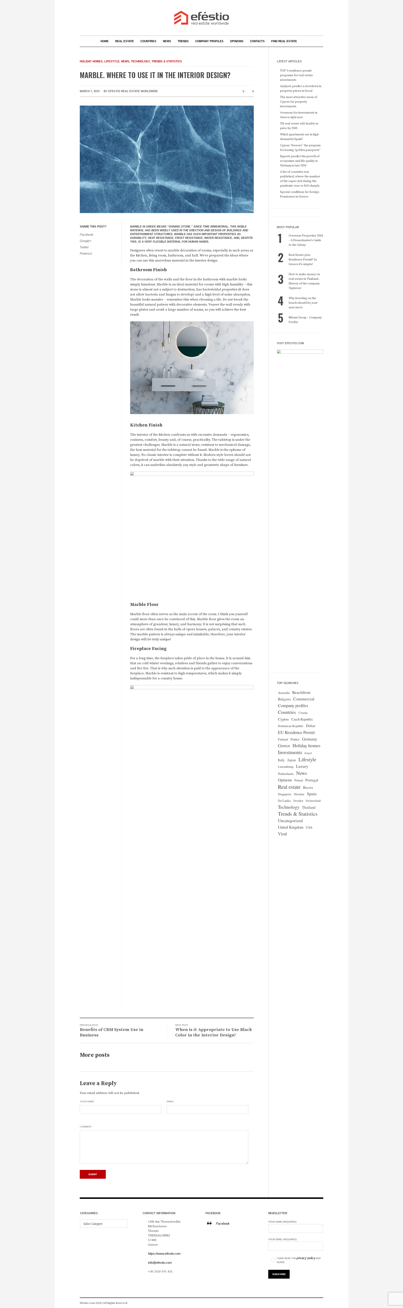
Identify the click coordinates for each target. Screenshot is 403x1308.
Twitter (84, 247)
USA (309, 827)
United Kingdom (290, 827)
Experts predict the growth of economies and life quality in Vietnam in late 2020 (299, 160)
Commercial (303, 699)
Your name (87, 1101)
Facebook (86, 234)
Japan (291, 759)
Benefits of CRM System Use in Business (111, 1032)
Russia (308, 787)
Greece (284, 745)
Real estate (289, 786)
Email (170, 1101)
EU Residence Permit (296, 732)
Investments (290, 752)
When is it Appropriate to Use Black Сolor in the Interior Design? (213, 1032)
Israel (308, 753)
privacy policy (306, 1258)
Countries (287, 712)
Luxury (302, 766)
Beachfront (301, 692)
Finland (283, 739)
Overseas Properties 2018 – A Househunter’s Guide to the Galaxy (306, 240)
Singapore (284, 794)
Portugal (311, 779)
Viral (282, 834)
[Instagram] (307, 1302)
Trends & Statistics (167, 61)
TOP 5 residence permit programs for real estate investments (296, 75)
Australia (284, 693)
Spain (312, 794)
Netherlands (286, 774)
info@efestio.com (160, 1262)
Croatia (303, 713)
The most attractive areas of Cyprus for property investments (298, 101)
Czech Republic (302, 719)
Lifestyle (111, 61)
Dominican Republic (291, 726)
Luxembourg (285, 767)
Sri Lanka (284, 800)
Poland (298, 780)
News (125, 61)
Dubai (310, 725)
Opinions (285, 779)
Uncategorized (290, 820)
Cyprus (283, 719)
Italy (281, 759)
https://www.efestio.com (164, 1253)
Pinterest (86, 253)
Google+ (86, 241)
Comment (86, 1126)
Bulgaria (284, 699)
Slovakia (299, 794)
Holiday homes (91, 61)
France (295, 739)
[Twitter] (319, 1302)
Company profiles (293, 705)
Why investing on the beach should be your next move (303, 302)
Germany (309, 739)
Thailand (308, 807)
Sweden (298, 801)
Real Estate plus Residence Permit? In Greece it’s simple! (303, 259)
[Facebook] (301, 1302)
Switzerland (313, 801)
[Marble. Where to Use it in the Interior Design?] (167, 159)
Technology (140, 61)
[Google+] (313, 1302)
